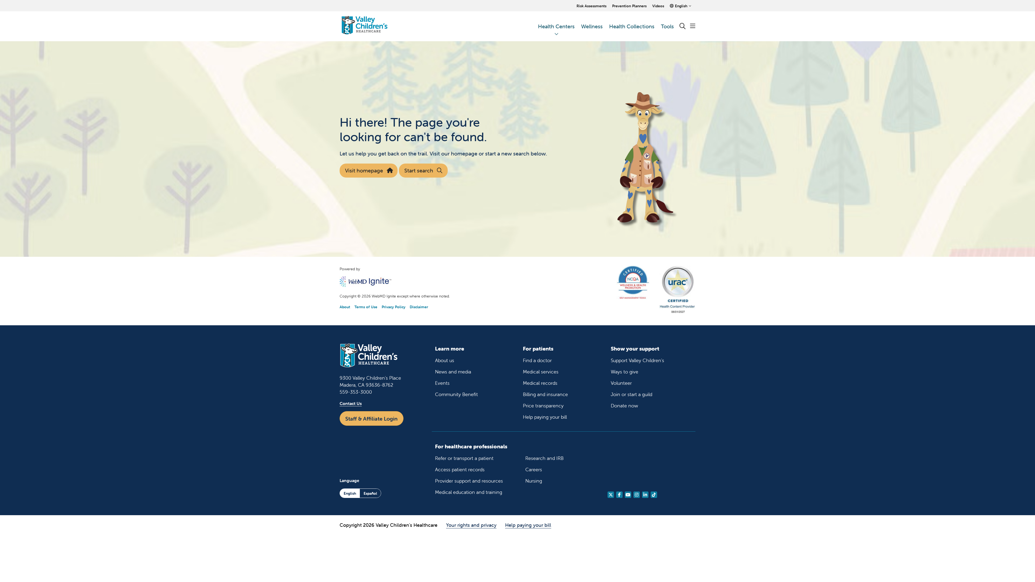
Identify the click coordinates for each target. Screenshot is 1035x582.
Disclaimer (419, 306)
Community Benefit (456, 394)
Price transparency (543, 406)
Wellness (592, 26)
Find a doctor (537, 360)
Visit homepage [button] (364, 170)
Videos (658, 6)
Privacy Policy (393, 306)
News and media (453, 372)
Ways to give (624, 372)
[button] (692, 26)
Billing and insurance (545, 394)
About (345, 306)
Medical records (540, 383)
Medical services (540, 372)
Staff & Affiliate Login (371, 418)
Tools (667, 26)
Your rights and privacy (471, 525)
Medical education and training (468, 492)
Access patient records (460, 469)
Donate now (624, 406)
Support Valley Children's (637, 360)
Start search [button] (418, 170)
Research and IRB (544, 458)
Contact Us (351, 403)
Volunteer (621, 383)
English (350, 493)
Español (370, 493)
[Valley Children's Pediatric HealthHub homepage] (364, 26)
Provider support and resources (469, 481)
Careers (533, 469)
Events (442, 383)
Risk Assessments (591, 6)
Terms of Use (365, 306)
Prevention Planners (629, 6)
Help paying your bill (545, 417)
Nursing (533, 481)
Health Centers (556, 26)
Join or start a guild (631, 394)
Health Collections (631, 26)
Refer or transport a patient (464, 458)
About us (444, 360)
